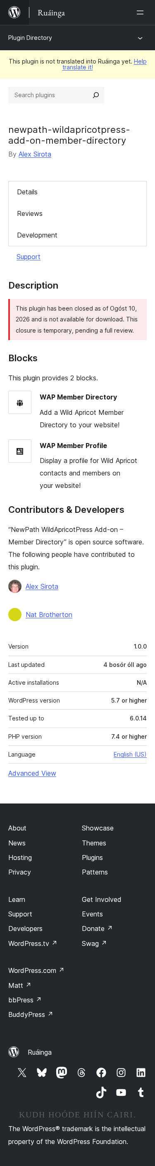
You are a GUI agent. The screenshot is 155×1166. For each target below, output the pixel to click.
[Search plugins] (96, 95)
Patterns (95, 872)
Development (37, 235)
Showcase (98, 828)
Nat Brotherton (49, 614)
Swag (94, 943)
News (17, 843)
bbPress (25, 1000)
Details (27, 192)
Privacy (19, 872)
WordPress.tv (32, 943)
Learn (16, 899)
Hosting (20, 857)
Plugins (92, 857)
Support (29, 256)
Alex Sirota (35, 154)
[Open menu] (142, 12)
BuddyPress (30, 1014)
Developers (25, 928)
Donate (97, 928)
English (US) (130, 754)
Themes (94, 843)
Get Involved (102, 899)
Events (92, 914)
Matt (19, 985)
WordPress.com (36, 970)
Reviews (30, 213)
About (17, 828)
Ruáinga (40, 1052)
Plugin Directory (30, 37)
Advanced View (32, 773)
